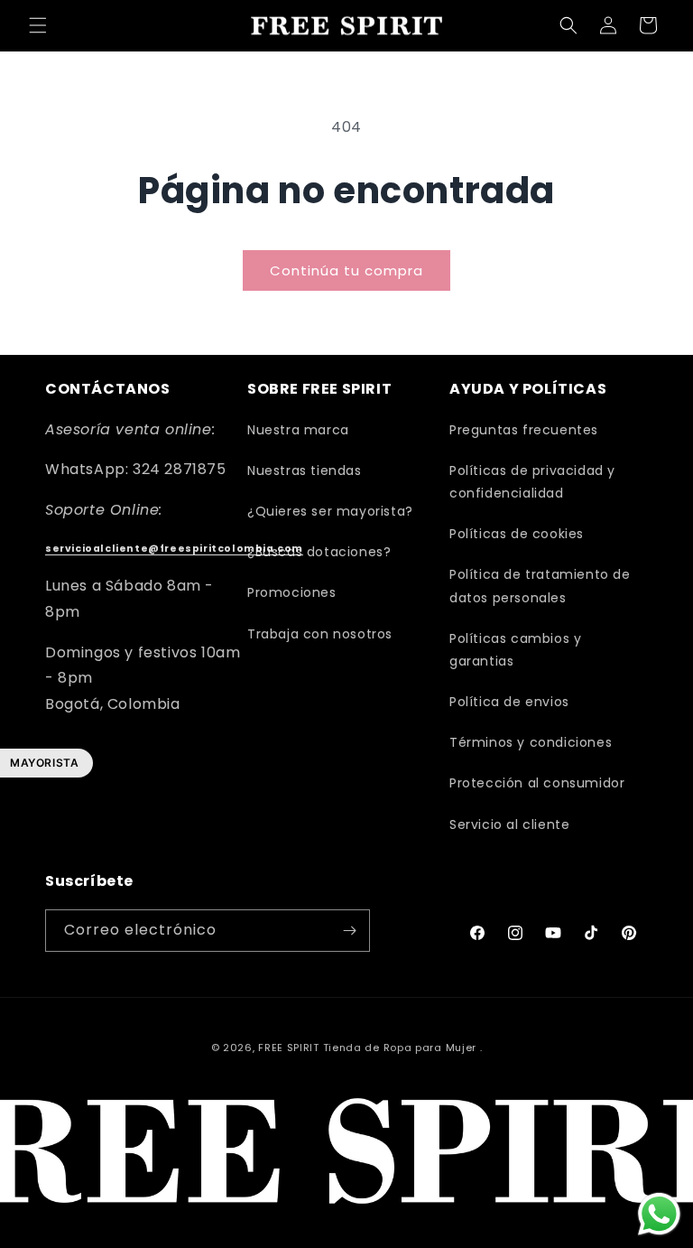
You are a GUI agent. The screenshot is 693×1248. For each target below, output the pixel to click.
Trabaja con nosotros (320, 634)
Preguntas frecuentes (523, 430)
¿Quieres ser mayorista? (330, 511)
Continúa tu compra (346, 270)
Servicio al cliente (509, 824)
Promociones (292, 592)
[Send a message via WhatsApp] (659, 1214)
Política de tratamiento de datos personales (540, 585)
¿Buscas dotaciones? (319, 552)
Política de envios (509, 702)
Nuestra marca (298, 430)
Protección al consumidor (536, 783)
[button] (38, 25)
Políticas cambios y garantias (515, 649)
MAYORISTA (44, 762)
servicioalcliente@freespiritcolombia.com (174, 548)
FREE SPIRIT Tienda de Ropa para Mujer (367, 1047)
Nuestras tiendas (304, 470)
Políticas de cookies (516, 534)
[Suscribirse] (349, 930)
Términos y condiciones (530, 742)
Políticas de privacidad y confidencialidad (532, 481)
